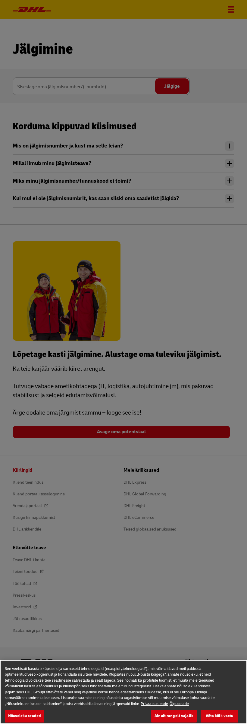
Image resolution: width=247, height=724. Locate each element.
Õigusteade (179, 703)
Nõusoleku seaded (24, 715)
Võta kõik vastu (219, 715)
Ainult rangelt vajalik (174, 715)
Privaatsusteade (154, 703)
